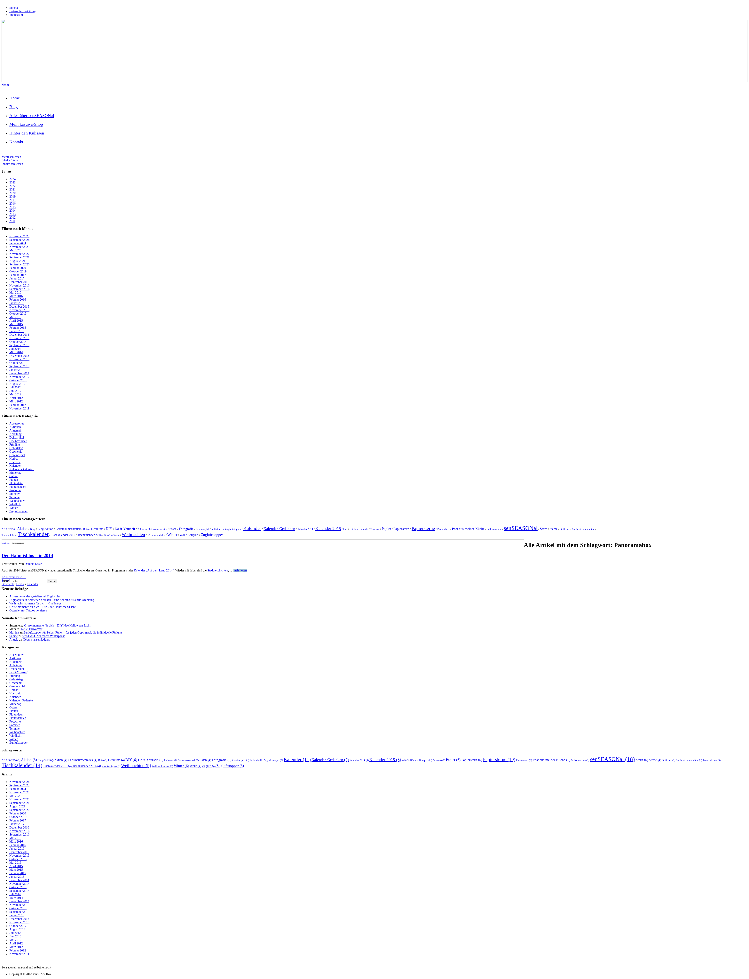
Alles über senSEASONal (31, 115)
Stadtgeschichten (217, 570)
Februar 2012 (17, 405)
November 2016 (19, 285)
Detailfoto (97, 528)
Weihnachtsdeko (156, 535)
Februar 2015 (17, 327)
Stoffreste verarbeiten (583, 529)
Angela (13, 639)
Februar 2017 (17, 275)
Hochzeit (14, 462)
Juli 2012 (15, 387)
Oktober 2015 (18, 313)
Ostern (13, 476)
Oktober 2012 (18, 380)
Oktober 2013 (18, 362)
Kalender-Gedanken (21, 469)
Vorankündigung (111, 535)
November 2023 (19, 246)
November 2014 (19, 338)
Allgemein (15, 430)
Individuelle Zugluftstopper (226, 529)
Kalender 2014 (305, 529)
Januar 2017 (16, 278)
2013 (12, 214)
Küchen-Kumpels (359, 529)
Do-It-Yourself (18, 441)
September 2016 (19, 289)
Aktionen (15, 427)
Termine (14, 497)
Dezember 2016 (19, 282)
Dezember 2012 (19, 373)
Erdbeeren (142, 529)
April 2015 (16, 320)
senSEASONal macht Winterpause (43, 636)
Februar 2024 (17, 243)
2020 (12, 193)
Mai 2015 (15, 317)
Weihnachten (17, 500)
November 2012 (19, 376)
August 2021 (17, 261)
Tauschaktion (9, 535)
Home (14, 97)
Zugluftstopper (18, 511)
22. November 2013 (14, 577)
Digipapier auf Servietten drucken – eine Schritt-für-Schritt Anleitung (51, 600)
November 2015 (19, 310)
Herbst (13, 458)
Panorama (374, 529)
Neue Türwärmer (31, 629)
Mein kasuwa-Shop (26, 124)
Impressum (16, 14)
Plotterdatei (16, 483)
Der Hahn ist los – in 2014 (27, 555)
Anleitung (15, 434)
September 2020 (19, 264)
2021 (12, 189)
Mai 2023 (15, 250)
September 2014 (19, 345)
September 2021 (19, 257)
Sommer (14, 493)
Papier (386, 529)
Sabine (13, 636)
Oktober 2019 (18, 271)
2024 (12, 179)
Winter (13, 507)
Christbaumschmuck (68, 528)
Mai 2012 (15, 394)
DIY (109, 529)
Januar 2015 (16, 331)
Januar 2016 (16, 303)
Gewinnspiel (17, 455)
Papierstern (401, 529)
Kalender (15, 465)
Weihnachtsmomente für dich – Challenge (35, 603)
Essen (173, 528)
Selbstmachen (494, 529)
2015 (12, 207)
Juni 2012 (15, 390)
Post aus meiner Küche (468, 529)
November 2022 (19, 253)
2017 (12, 200)
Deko (86, 529)
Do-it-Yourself (125, 529)
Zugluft (193, 535)
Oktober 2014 (18, 341)
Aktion (22, 529)
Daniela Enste (33, 563)
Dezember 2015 (19, 306)
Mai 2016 (15, 292)
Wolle (183, 535)
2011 (12, 221)
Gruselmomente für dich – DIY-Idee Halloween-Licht (42, 607)
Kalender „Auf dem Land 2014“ (154, 570)
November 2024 (19, 236)
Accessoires (16, 423)
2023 (12, 182)
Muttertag (15, 472)
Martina (14, 632)
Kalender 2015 (328, 528)
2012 (12, 217)
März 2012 (16, 401)
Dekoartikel (16, 437)
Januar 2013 (16, 369)
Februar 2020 (17, 268)
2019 (12, 196)
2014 (12, 210)
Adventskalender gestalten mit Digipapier (34, 596)
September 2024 (19, 239)
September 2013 (19, 366)
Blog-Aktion (45, 528)
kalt (345, 529)
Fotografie (186, 529)
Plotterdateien (17, 486)
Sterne (553, 528)
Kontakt (16, 141)
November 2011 (19, 408)
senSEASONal (521, 528)
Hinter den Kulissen (26, 133)
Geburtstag (16, 448)
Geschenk (15, 451)
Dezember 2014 (19, 334)
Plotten (13, 479)
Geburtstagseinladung (36, 639)
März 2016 (16, 296)
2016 (12, 203)
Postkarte (15, 490)
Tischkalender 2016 (89, 535)
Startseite (6, 543)
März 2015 (16, 324)
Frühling (14, 444)
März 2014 (16, 352)
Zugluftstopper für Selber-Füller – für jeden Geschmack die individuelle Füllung (72, 632)
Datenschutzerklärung (22, 11)
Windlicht (15, 504)
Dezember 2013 (19, 355)
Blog (13, 106)
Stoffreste (565, 529)
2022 (12, 186)
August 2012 (17, 383)
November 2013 (19, 359)
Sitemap (14, 7)
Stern (543, 529)
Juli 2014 (15, 348)
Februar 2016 (17, 299)
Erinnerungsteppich (158, 529)
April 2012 (16, 398)
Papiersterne (423, 528)
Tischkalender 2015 (63, 535)
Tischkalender (33, 534)
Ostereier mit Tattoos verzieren (28, 610)
